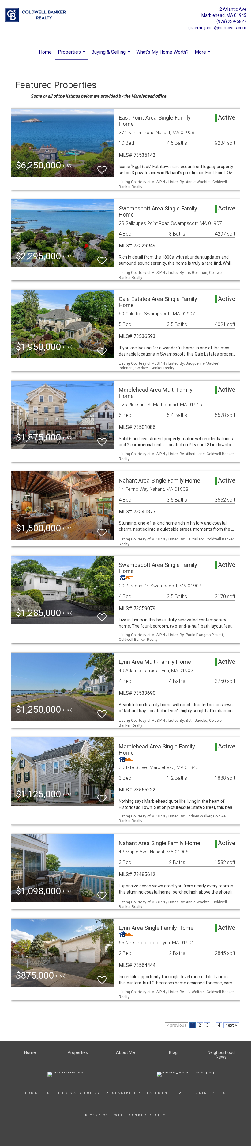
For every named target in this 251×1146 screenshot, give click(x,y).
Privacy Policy (81, 1092)
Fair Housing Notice (203, 1092)
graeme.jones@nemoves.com (217, 27)
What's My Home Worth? (162, 52)
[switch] (102, 167)
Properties (72, 54)
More (203, 55)
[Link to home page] (37, 15)
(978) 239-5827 (231, 21)
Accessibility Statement (138, 1092)
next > (231, 1025)
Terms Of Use (39, 1092)
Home (45, 52)
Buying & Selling (111, 55)
